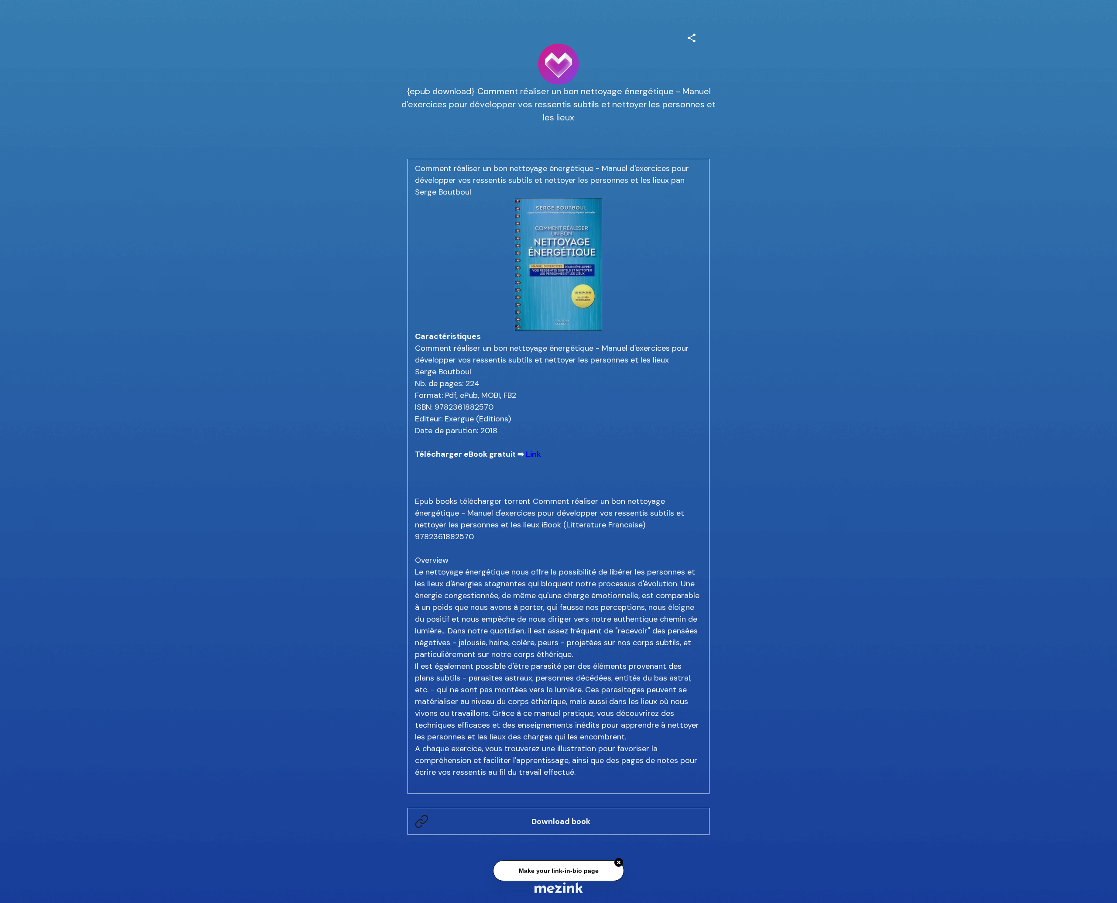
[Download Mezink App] (559, 887)
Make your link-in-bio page (558, 869)
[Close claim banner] (618, 861)
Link (533, 454)
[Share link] (691, 36)
